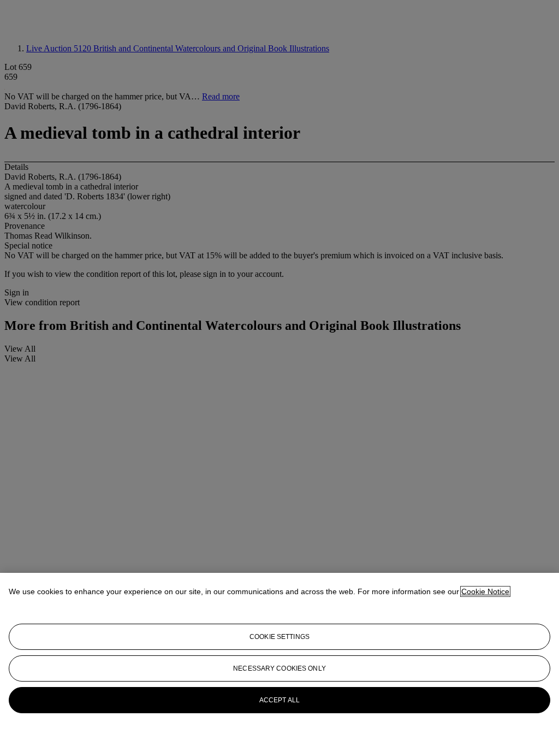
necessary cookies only (279, 668)
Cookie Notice (485, 591)
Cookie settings (279, 637)
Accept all (279, 700)
